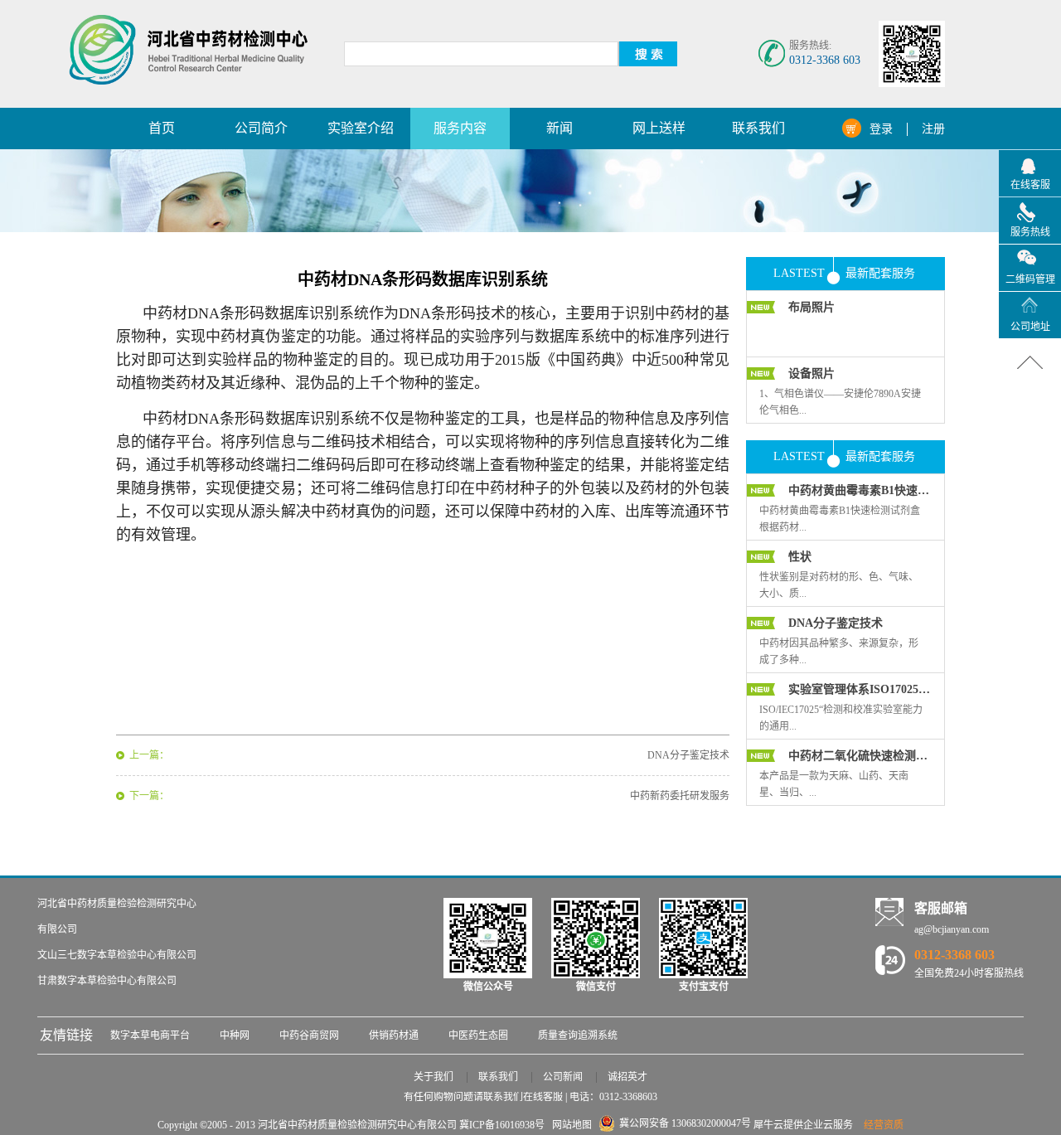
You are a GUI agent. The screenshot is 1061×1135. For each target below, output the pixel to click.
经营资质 (884, 1125)
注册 (933, 129)
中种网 (235, 1035)
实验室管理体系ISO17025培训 (860, 689)
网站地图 (569, 1125)
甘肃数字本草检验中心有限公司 (107, 981)
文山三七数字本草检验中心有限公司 (116, 955)
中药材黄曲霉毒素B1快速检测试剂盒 (860, 490)
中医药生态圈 (478, 1035)
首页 (161, 128)
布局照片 (811, 307)
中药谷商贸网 (309, 1035)
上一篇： (149, 755)
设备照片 (811, 373)
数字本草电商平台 (150, 1035)
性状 (799, 557)
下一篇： (149, 796)
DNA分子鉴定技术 (835, 623)
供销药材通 (394, 1035)
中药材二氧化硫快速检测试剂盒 (860, 755)
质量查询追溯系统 (578, 1035)
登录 (881, 129)
